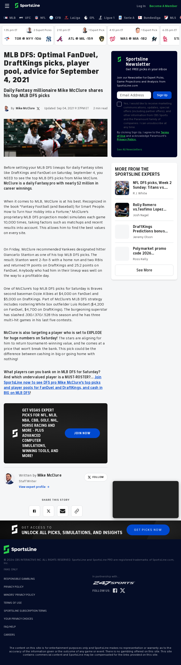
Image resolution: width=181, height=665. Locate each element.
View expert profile (32, 487)
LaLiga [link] (75, 18)
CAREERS (9, 632)
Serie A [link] (129, 18)
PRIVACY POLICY (14, 587)
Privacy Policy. (126, 139)
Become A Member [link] (163, 6)
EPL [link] (92, 18)
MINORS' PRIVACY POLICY (19, 595)
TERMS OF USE (13, 603)
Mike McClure (49, 475)
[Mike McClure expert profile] (9, 478)
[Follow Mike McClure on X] (38, 108)
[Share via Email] (62, 511)
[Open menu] (7, 6)
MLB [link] (12, 18)
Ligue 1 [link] (109, 18)
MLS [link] (173, 18)
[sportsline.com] (28, 6)
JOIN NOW (82, 433)
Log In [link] (141, 6)
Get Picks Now (148, 530)
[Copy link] (76, 511)
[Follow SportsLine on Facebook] (115, 591)
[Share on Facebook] (34, 511)
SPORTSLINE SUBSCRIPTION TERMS (25, 611)
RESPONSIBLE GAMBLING (19, 579)
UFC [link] (28, 18)
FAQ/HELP (10, 624)
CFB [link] (58, 18)
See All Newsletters (129, 149)
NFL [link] (43, 18)
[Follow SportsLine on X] (122, 591)
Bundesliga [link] (152, 18)
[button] (144, 190)
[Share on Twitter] (48, 511)
